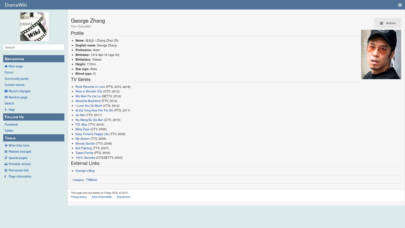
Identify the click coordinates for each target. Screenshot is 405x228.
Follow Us (14, 116)
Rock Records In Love (90, 86)
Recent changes (19, 91)
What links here (19, 145)
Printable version (20, 164)
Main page (16, 66)
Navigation (14, 58)
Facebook (11, 124)
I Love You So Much (89, 105)
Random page (18, 97)
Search (9, 103)
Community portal (16, 78)
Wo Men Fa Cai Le (88, 96)
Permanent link (19, 170)
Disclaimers (123, 196)
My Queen (82, 138)
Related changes (20, 151)
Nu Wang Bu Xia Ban (89, 120)
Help (12, 109)
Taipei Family (84, 153)
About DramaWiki (102, 196)
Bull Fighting (84, 148)
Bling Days (83, 129)
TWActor (91, 180)
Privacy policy (79, 196)
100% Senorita (85, 157)
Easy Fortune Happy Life (92, 134)
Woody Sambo (85, 143)
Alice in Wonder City (89, 91)
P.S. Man (81, 124)
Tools (10, 137)
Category (78, 180)
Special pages (18, 158)
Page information (20, 176)
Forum (9, 72)
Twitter (9, 130)
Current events (14, 85)
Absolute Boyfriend (88, 101)
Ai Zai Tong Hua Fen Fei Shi (94, 110)
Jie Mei (80, 115)
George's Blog (85, 170)
